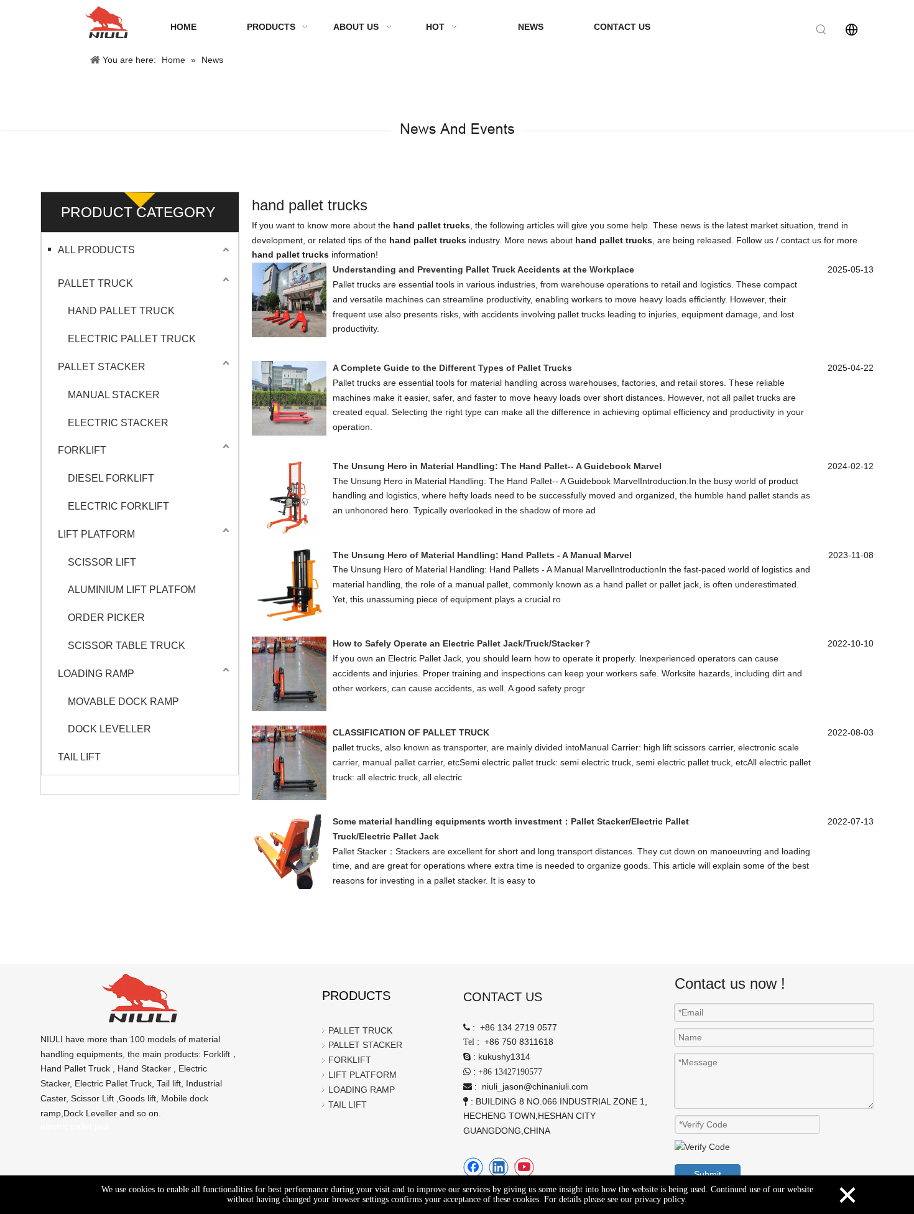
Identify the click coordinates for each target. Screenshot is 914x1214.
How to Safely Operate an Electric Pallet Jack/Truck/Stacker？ (462, 643)
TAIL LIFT (79, 757)
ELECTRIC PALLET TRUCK (132, 339)
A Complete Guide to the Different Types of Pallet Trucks (452, 368)
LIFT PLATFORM (96, 534)
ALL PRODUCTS (96, 250)
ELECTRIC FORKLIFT (118, 506)
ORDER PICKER (106, 617)
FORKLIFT (82, 450)
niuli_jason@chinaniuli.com (535, 1086)
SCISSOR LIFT (102, 562)
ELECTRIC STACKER (118, 423)
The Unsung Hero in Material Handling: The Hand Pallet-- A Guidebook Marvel (497, 466)
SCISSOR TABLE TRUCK (126, 645)
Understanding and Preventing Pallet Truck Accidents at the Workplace (483, 269)
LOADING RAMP (96, 673)
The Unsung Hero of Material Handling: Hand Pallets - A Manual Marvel (482, 555)
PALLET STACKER (101, 367)
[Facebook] (473, 1167)
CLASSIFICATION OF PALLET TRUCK (411, 732)
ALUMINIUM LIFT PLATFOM (132, 589)
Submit (707, 1174)
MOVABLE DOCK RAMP (123, 701)
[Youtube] (524, 1167)
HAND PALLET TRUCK (121, 311)
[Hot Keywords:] (821, 29)
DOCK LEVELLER (109, 729)
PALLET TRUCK (95, 283)
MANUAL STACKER (114, 395)
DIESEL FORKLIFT (111, 478)
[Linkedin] (499, 1167)
